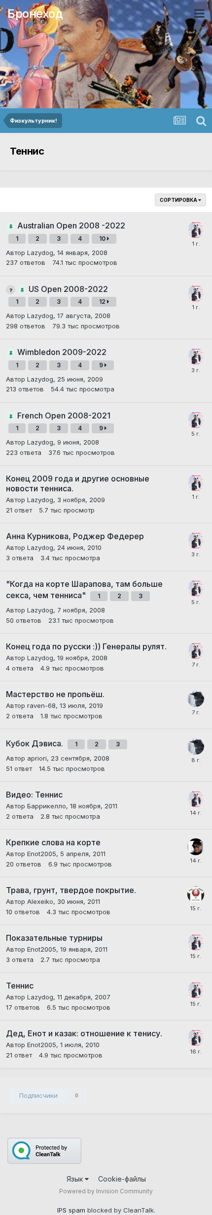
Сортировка (179, 200)
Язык (76, 1179)
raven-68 (41, 705)
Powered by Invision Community (106, 1191)
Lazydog (40, 252)
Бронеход (35, 13)
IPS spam (71, 1210)
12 (103, 301)
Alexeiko (40, 901)
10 (103, 238)
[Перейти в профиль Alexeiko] (195, 894)
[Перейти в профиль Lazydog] (195, 230)
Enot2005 (41, 854)
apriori (37, 758)
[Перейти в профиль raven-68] (195, 698)
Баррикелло (46, 806)
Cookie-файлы (122, 1179)
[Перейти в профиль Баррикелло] (195, 846)
